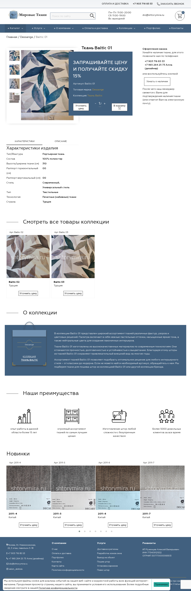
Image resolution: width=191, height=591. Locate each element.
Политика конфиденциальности (68, 570)
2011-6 (102, 514)
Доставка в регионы (107, 549)
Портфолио (153, 28)
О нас (55, 549)
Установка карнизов (107, 566)
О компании (63, 28)
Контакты (177, 28)
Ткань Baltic (94, 96)
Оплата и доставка (115, 4)
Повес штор (103, 570)
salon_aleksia (15, 569)
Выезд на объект (106, 558)
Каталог (15, 28)
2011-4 (13, 514)
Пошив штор (103, 562)
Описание (61, 141)
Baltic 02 (14, 282)
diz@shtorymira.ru (18, 564)
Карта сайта (58, 566)
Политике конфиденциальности (57, 588)
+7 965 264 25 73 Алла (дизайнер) (26, 559)
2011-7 (147, 514)
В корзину (119, 105)
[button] (79, 531)
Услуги (38, 28)
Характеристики (24, 141)
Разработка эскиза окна (109, 553)
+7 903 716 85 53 (143, 4)
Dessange (98, 90)
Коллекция (29, 358)
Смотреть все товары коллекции (66, 222)
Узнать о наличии (157, 81)
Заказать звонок (172, 4)
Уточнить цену (81, 107)
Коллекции (125, 28)
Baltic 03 (59, 282)
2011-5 (57, 514)
